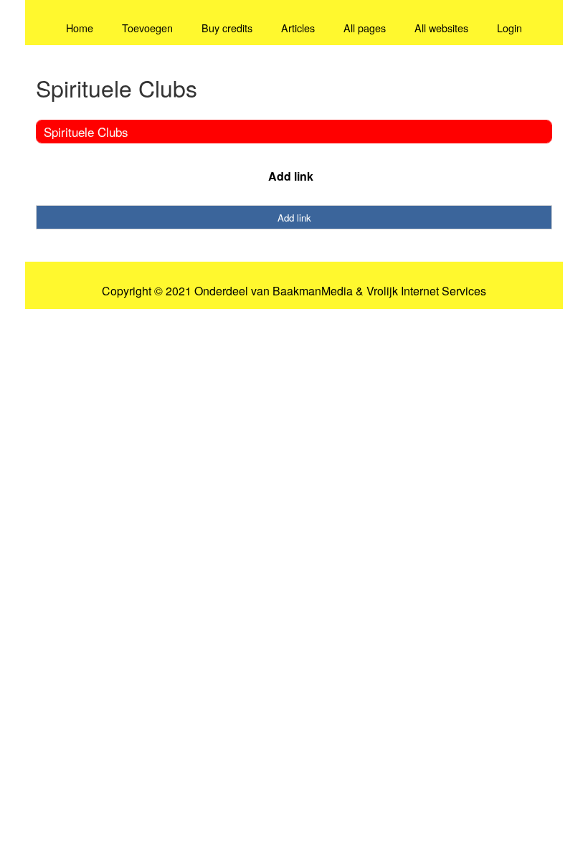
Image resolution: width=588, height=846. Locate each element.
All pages (364, 27)
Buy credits (226, 27)
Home (79, 27)
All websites (441, 27)
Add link (290, 176)
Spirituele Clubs (86, 132)
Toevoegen (147, 27)
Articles (298, 27)
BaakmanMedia (312, 291)
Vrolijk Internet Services (426, 291)
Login (509, 27)
